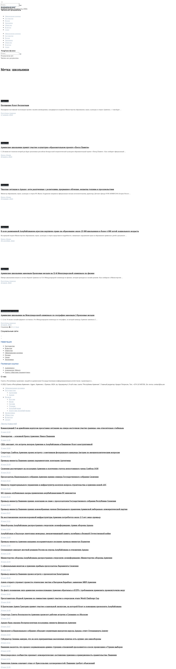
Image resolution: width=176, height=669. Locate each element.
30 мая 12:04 (5, 529)
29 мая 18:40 (5, 602)
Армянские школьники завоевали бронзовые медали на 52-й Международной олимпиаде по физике (47, 273)
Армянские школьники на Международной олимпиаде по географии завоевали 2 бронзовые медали (47, 315)
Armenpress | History (13, 370)
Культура (8, 27)
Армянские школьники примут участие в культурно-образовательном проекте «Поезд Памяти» (45, 147)
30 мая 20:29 (5, 464)
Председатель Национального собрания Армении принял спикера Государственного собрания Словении (50, 477)
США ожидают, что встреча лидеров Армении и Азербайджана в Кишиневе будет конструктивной (46, 444)
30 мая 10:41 (5, 570)
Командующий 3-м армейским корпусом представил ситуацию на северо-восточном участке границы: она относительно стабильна (62, 428)
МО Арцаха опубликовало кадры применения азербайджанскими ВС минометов (38, 493)
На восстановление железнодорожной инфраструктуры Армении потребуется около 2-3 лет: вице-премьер (51, 517)
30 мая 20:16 (5, 497)
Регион (7, 21)
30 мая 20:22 (5, 481)
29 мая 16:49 (5, 610)
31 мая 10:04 (5, 448)
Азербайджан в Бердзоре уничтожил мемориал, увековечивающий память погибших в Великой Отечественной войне (56, 533)
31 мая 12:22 (5, 432)
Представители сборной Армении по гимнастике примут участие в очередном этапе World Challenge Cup (50, 598)
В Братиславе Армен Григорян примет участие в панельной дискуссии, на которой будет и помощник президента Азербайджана (61, 606)
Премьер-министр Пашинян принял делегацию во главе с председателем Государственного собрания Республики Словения (58, 501)
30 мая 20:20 (5, 489)
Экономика (9, 23)
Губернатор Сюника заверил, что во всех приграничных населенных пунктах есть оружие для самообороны (51, 639)
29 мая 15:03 (5, 635)
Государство (9, 18)
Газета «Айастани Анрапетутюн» (17, 372)
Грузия (12, 404)
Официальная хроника (13, 16)
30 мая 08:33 (5, 586)
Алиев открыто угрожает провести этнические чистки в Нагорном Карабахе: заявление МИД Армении (48, 582)
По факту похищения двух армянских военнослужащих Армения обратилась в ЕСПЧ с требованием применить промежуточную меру (63, 590)
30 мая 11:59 (5, 554)
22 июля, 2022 (6, 283)
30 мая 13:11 (5, 521)
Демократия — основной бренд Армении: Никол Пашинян (28, 436)
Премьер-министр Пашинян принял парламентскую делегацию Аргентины (36, 460)
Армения (13, 393)
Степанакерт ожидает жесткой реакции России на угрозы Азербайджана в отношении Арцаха (45, 549)
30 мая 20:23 (5, 472)
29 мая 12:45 (5, 667)
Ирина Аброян (6, 155)
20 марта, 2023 (6, 157)
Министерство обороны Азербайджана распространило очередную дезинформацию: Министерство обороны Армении (56, 558)
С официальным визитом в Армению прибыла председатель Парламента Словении (40, 566)
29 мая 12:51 (5, 659)
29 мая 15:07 (5, 626)
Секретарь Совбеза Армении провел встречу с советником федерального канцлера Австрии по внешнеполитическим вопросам (60, 452)
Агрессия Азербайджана (19, 411)
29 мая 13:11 (5, 643)
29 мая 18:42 (5, 594)
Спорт (7, 30)
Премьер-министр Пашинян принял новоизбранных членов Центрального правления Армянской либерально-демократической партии (64, 509)
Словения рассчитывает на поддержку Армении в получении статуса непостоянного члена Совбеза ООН (49, 468)
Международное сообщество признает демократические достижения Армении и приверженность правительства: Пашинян (59, 655)
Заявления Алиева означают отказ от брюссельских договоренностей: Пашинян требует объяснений (48, 663)
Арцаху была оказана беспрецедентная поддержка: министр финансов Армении (38, 622)
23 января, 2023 (7, 199)
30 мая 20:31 (5, 456)
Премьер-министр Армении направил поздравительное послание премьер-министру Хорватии (45, 541)
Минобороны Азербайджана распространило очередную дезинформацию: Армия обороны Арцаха (47, 525)
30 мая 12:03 (5, 537)
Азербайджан (15, 408)
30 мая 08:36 (5, 578)
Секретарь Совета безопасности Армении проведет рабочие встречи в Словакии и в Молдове (44, 614)
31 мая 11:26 (5, 440)
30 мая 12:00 (5, 545)
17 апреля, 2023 (7, 115)
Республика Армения (8, 113)
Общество (8, 25)
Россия (12, 399)
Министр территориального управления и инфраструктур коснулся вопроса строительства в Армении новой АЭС (53, 485)
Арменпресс (10, 368)
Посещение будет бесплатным (15, 105)
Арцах (11, 395)
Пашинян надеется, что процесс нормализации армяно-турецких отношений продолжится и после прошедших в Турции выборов (62, 647)
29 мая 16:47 (5, 618)
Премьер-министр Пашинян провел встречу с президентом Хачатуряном (35, 574)
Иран (11, 402)
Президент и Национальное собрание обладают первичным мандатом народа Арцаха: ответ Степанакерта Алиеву (54, 631)
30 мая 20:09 (5, 505)
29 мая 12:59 (5, 651)
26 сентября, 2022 (8, 241)
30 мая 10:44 (5, 562)
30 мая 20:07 (5, 513)
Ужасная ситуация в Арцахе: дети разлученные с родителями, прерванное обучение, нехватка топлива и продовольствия (57, 189)
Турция (12, 406)
